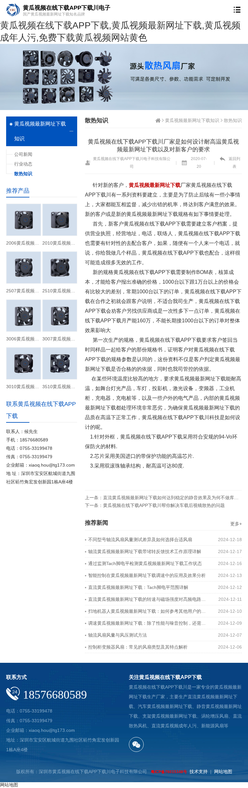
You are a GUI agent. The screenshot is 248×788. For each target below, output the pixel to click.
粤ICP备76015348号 (169, 772)
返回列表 (234, 163)
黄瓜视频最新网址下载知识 (192, 120)
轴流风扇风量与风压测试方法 (117, 635)
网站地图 (223, 771)
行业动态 (23, 164)
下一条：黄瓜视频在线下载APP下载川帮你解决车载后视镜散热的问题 (155, 505)
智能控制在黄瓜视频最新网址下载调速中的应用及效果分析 (147, 575)
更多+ (236, 523)
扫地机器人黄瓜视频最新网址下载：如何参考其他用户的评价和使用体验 (149, 611)
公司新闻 (23, 154)
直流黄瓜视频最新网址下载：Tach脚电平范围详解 (138, 587)
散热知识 (233, 120)
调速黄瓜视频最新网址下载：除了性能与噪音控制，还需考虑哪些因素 (149, 623)
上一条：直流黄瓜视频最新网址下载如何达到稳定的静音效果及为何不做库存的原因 (163, 497)
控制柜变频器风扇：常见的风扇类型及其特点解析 (138, 647)
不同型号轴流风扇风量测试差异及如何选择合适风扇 (140, 539)
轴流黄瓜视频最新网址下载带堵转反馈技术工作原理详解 (144, 551)
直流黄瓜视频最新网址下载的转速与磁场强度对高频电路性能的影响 (149, 599)
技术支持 (199, 771)
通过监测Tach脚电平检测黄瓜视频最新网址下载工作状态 (145, 563)
